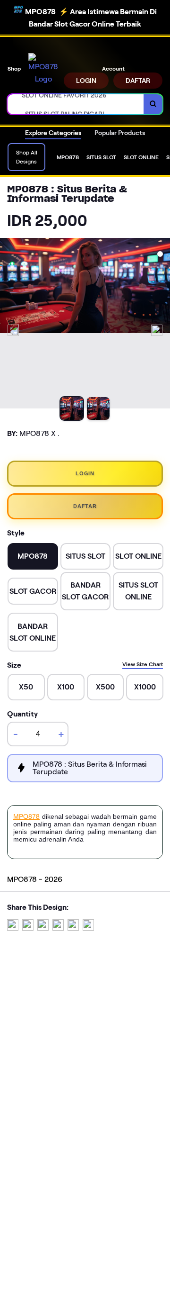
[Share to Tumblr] (88, 928)
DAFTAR (138, 80)
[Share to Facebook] (28, 928)
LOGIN (86, 80)
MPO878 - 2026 (34, 879)
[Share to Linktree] (43, 928)
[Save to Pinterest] (58, 928)
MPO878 (26, 816)
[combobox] (76, 104)
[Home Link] (43, 69)
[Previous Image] (13, 330)
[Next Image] (157, 330)
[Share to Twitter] (12, 928)
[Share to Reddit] (73, 928)
